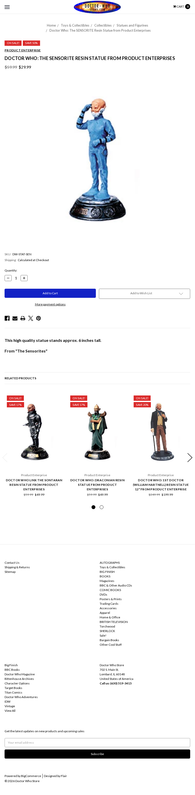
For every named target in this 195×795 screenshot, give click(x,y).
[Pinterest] (38, 318)
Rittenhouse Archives (19, 679)
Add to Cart (34, 459)
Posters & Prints (111, 599)
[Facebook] (7, 318)
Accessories (108, 608)
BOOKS (105, 576)
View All (10, 711)
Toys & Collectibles (75, 25)
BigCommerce (31, 776)
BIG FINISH (107, 572)
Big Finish (11, 665)
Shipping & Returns (17, 567)
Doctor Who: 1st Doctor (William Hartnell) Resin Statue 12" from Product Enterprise (161, 484)
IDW (7, 701)
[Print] (22, 318)
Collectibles (103, 25)
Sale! (103, 635)
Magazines (107, 581)
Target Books (13, 688)
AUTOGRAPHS (110, 562)
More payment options (50, 304)
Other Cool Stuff (111, 644)
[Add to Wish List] (58, 399)
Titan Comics (13, 692)
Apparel (105, 613)
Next (190, 457)
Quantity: (11, 270)
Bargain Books (109, 640)
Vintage (10, 706)
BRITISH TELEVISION (114, 622)
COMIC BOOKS (110, 590)
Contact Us (12, 562)
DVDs (103, 594)
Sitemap (10, 572)
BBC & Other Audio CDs (116, 585)
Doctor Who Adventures (21, 697)
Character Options (17, 683)
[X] (30, 318)
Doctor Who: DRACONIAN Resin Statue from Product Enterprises (97, 484)
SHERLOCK (107, 631)
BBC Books (12, 670)
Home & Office (110, 617)
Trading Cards (109, 603)
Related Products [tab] (20, 378)
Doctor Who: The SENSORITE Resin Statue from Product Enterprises (100, 30)
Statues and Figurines (132, 25)
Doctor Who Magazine (20, 674)
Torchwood (107, 626)
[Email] (14, 318)
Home (51, 25)
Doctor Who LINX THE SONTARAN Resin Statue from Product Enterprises (34, 484)
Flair (64, 776)
